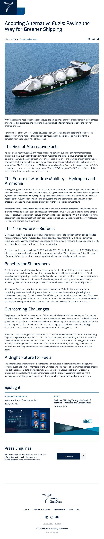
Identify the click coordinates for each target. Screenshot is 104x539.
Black (56, 532)
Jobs (71, 509)
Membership (59, 509)
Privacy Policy (48, 524)
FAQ (78, 509)
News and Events (42, 509)
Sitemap (58, 524)
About (27, 509)
